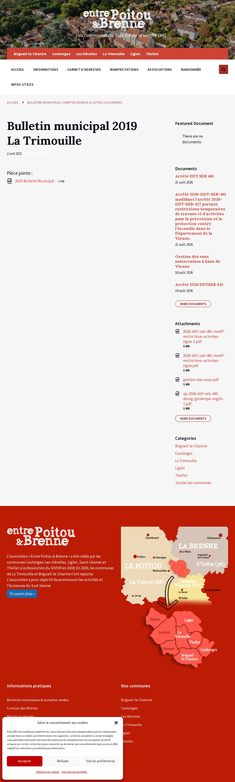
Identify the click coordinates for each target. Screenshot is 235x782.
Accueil (13, 102)
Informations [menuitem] (45, 69)
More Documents (193, 304)
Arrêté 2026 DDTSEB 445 (199, 284)
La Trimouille (34, 153)
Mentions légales (20, 716)
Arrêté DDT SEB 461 (194, 176)
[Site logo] (117, 26)
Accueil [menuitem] (17, 69)
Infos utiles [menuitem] (22, 84)
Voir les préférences (100, 761)
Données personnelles (74, 772)
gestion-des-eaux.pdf (201, 379)
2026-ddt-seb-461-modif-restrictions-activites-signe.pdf (204, 360)
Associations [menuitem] (160, 69)
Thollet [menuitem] (152, 53)
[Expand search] (223, 69)
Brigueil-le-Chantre (191, 446)
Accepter (24, 761)
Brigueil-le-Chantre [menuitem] (30, 53)
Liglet (180, 468)
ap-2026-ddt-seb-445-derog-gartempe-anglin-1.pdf (203, 398)
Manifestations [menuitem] (124, 69)
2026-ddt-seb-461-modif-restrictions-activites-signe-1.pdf (204, 336)
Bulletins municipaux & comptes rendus (38, 699)
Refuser (63, 761)
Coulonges (184, 453)
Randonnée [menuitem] (191, 69)
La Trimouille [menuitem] (114, 53)
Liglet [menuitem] (135, 53)
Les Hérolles (130, 716)
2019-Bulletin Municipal (35, 181)
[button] (116, 722)
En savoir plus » (22, 593)
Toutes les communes (193, 482)
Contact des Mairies (22, 708)
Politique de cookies (47, 772)
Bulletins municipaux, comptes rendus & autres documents (74, 102)
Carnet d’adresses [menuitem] (84, 69)
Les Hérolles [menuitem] (86, 53)
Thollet (181, 475)
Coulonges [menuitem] (61, 53)
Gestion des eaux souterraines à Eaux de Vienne (197, 261)
